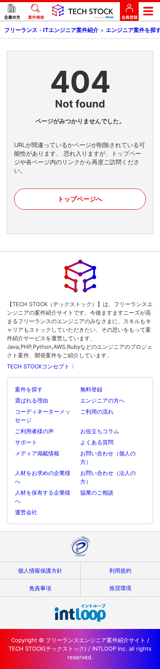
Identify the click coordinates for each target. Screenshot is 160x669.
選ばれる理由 (31, 400)
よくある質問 (96, 442)
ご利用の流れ (96, 411)
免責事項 (40, 588)
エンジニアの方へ (102, 400)
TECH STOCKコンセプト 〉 (42, 366)
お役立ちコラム (99, 431)
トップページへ (80, 199)
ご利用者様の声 (34, 431)
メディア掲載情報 (37, 453)
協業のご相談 (96, 492)
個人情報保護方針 (40, 570)
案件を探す (29, 389)
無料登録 (91, 389)
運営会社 (26, 512)
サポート (26, 442)
